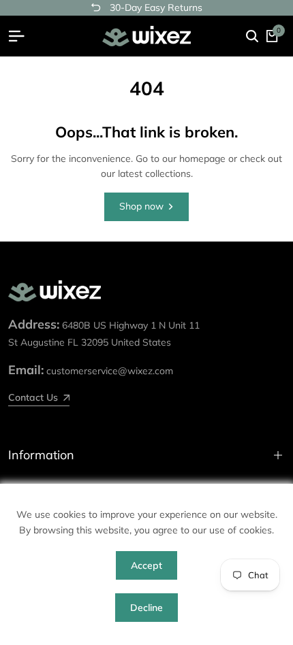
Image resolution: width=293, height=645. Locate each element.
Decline (146, 607)
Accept (146, 565)
